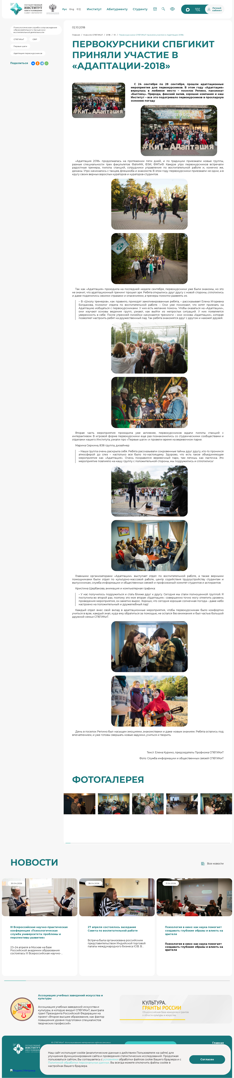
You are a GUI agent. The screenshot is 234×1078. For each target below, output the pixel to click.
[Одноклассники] (37, 63)
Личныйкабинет (217, 9)
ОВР (34, 39)
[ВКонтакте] (33, 63)
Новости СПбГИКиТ (93, 35)
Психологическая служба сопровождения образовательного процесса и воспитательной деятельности (35, 29)
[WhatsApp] (46, 63)
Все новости (215, 863)
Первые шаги (20, 46)
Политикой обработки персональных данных (78, 1062)
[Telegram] (42, 63)
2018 (108, 35)
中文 (79, 9)
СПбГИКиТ (19, 39)
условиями (110, 1059)
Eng (71, 9)
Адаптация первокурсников (28, 53)
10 (115, 35)
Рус (64, 9)
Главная (76, 35)
